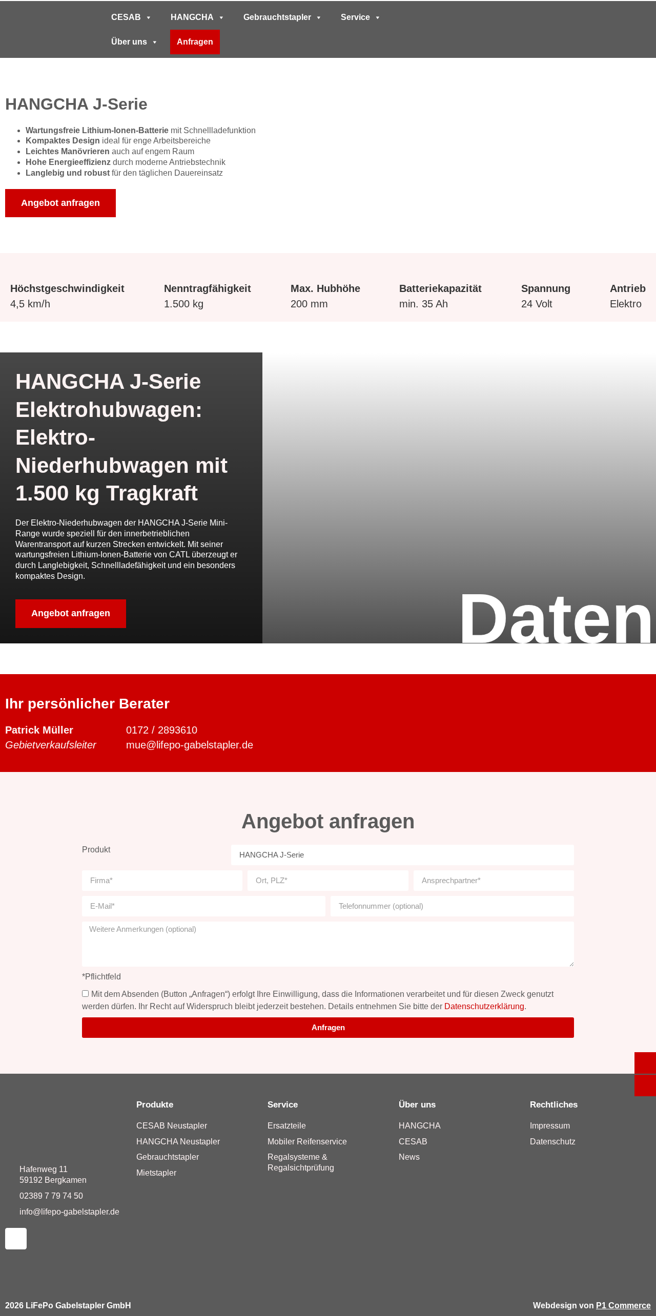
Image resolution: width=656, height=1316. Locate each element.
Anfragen (195, 41)
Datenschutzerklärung (484, 1006)
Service (355, 17)
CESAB (126, 17)
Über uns (129, 41)
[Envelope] (541, 30)
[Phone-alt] (521, 30)
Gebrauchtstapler (277, 17)
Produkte (154, 1105)
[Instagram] (16, 1238)
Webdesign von (592, 1305)
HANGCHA (192, 17)
